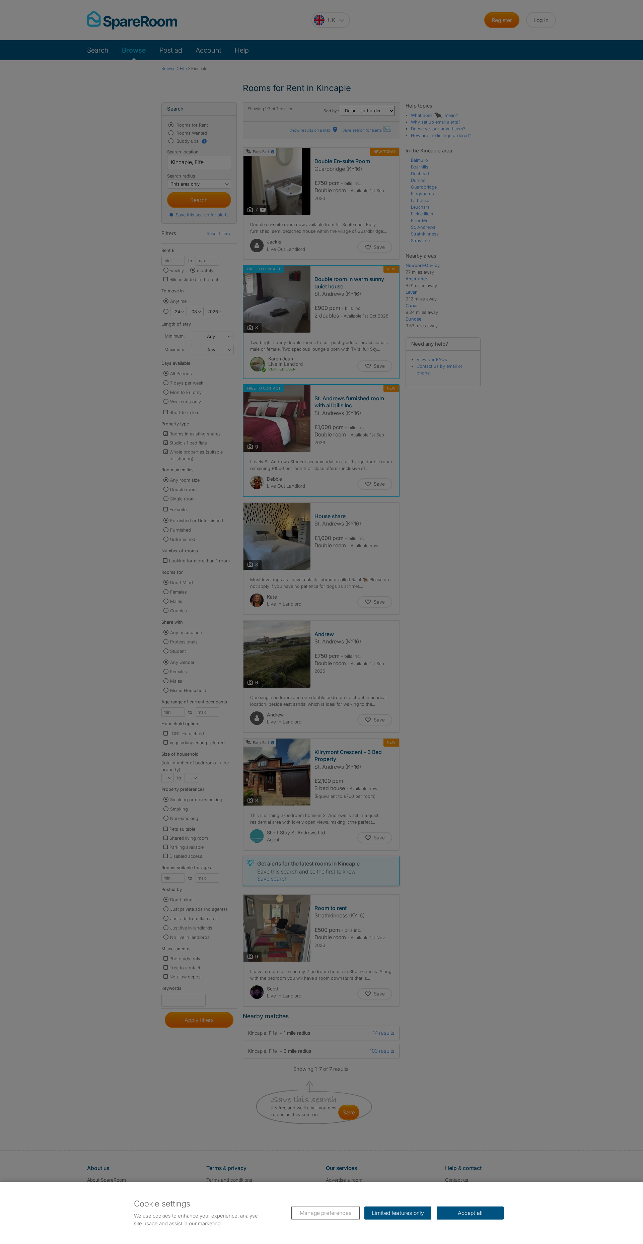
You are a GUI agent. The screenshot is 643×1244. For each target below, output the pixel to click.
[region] (321, 1213)
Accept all (470, 1213)
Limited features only (398, 1213)
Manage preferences (325, 1213)
